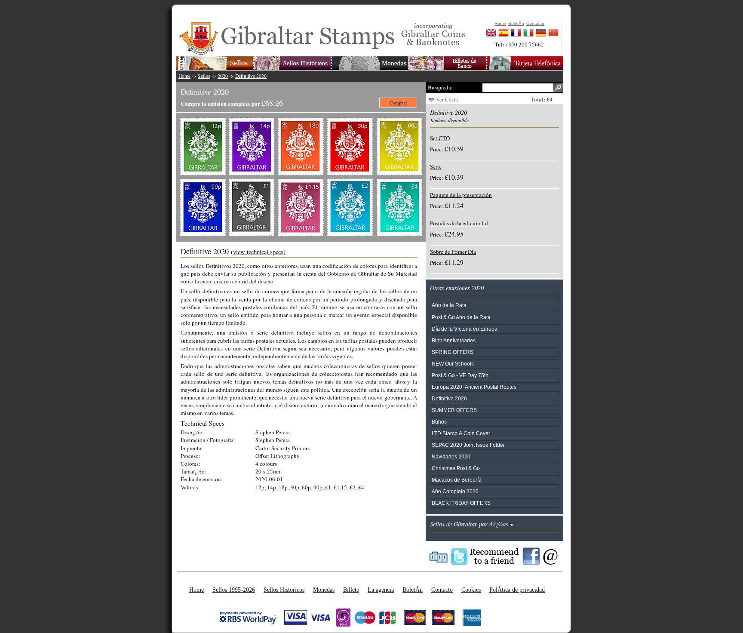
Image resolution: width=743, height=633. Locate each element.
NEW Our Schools (453, 363)
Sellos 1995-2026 (233, 589)
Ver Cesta (447, 99)
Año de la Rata (449, 305)
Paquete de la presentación (461, 195)
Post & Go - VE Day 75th (460, 375)
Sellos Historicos (284, 589)
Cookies (471, 589)
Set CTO (440, 138)
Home (184, 76)
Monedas (324, 589)
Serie (436, 166)
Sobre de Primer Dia (453, 251)
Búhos (439, 421)
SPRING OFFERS (452, 352)
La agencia (381, 589)
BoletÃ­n (412, 589)
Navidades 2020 (451, 456)
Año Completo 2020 (455, 491)
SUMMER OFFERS (454, 410)
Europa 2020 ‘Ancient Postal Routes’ (475, 387)
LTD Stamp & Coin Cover (461, 433)
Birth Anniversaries (454, 340)
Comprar (398, 102)
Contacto (442, 589)
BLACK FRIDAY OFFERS (461, 503)
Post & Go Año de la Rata (461, 317)
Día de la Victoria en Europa (464, 329)
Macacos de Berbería (457, 479)
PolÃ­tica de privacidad (517, 589)
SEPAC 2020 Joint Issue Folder (468, 445)
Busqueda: (440, 87)
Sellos (204, 76)
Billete (351, 589)
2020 (223, 76)
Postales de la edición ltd (459, 223)
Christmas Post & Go (456, 468)
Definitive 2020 (251, 76)
